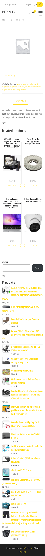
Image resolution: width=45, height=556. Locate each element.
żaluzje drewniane (21, 89)
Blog (3, 19)
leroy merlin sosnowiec (9, 89)
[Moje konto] (29, 13)
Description (21, 101)
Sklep (10, 19)
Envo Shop (22, 551)
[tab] (22, 101)
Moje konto (20, 19)
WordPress (28, 547)
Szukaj (5, 261)
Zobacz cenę (8, 75)
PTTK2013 (8, 11)
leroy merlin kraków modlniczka (31, 86)
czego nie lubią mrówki (24, 84)
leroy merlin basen (15, 86)
